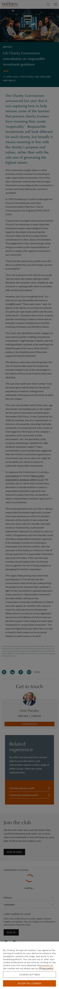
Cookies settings (29, 974)
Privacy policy (46, 968)
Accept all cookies (29, 983)
